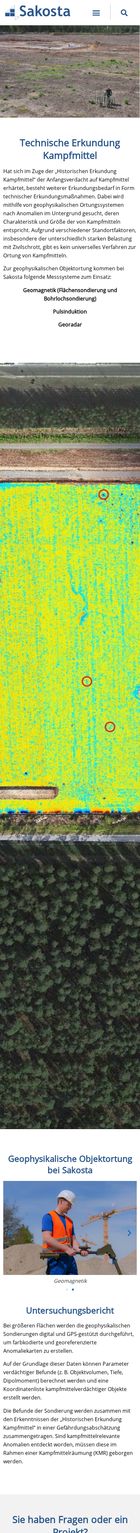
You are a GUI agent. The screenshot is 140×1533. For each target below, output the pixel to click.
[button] (96, 12)
